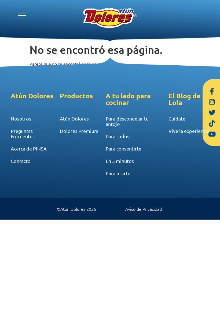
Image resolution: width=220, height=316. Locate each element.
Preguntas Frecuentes (23, 133)
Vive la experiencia (188, 131)
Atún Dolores (74, 118)
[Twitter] (212, 112)
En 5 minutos (120, 161)
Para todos (117, 136)
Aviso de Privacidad (143, 209)
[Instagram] (212, 101)
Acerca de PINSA (29, 148)
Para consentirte (123, 148)
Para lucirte (118, 173)
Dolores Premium (79, 131)
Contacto (21, 161)
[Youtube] (212, 134)
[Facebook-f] (212, 91)
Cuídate (176, 118)
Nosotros (21, 118)
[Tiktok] (212, 123)
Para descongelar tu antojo (127, 121)
